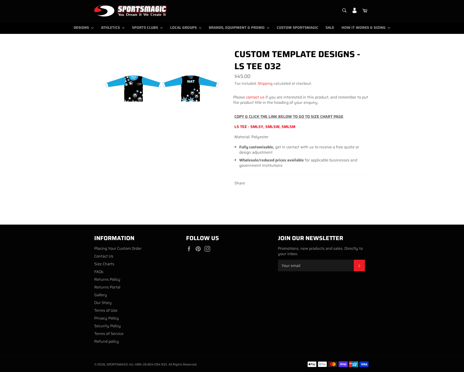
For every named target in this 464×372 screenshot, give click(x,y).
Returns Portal (107, 287)
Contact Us (103, 256)
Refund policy (106, 341)
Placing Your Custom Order (118, 248)
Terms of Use (105, 310)
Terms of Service (108, 334)
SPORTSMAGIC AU (120, 364)
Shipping (265, 83)
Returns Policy (107, 279)
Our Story (103, 303)
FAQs (98, 272)
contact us (255, 97)
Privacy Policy (106, 318)
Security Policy (107, 326)
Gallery (100, 295)
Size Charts (104, 264)
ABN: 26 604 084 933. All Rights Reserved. (166, 364)
